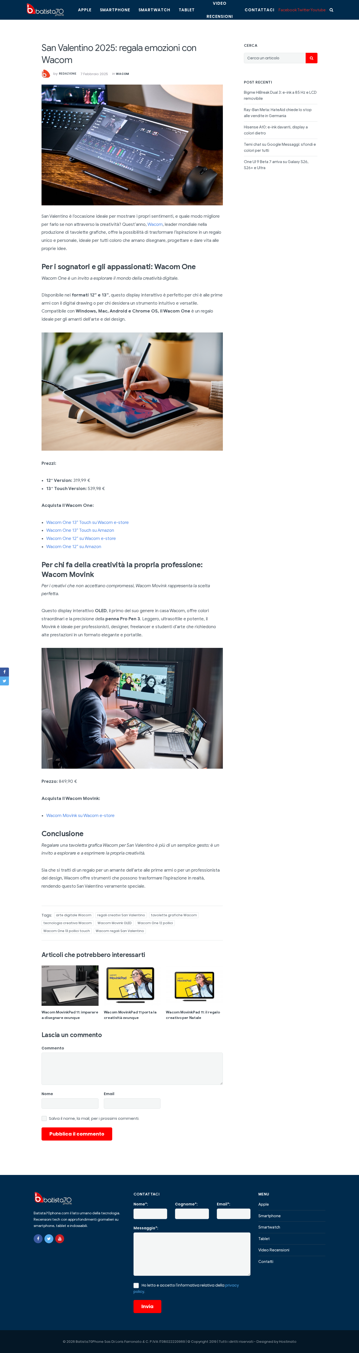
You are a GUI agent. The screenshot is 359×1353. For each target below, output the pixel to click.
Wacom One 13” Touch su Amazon (80, 530)
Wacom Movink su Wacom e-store (80, 815)
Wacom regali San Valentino (120, 931)
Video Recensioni (273, 1250)
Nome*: (141, 1204)
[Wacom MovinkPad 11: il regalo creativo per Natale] (194, 985)
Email (109, 1093)
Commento (53, 1048)
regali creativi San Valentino (121, 915)
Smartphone (115, 10)
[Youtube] (59, 1238)
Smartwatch (154, 10)
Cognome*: (186, 1204)
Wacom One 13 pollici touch (66, 931)
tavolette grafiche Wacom (174, 915)
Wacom (122, 74)
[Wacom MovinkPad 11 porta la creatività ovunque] (132, 985)
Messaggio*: (146, 1228)
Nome (47, 1093)
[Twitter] (48, 1238)
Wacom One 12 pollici (155, 923)
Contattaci (259, 10)
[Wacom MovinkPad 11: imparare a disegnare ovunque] (70, 985)
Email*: (223, 1204)
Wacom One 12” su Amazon (73, 546)
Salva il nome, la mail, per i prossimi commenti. (94, 1118)
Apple (84, 10)
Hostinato (287, 1341)
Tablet (187, 10)
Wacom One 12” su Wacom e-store (81, 538)
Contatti (265, 1261)
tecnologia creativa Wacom (67, 923)
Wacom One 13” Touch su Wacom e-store (87, 522)
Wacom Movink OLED (115, 923)
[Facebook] (38, 1238)
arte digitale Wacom (73, 915)
